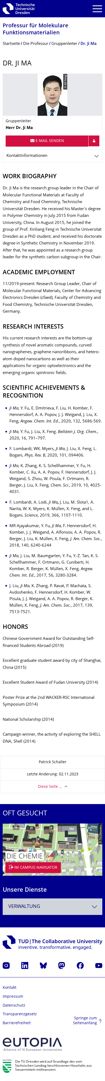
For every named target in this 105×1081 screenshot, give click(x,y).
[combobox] (52, 906)
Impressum (13, 997)
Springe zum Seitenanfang (85, 1021)
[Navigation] (97, 8)
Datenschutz (14, 1005)
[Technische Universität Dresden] (19, 8)
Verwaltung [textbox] (24, 906)
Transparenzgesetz (20, 1014)
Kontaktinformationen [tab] (26, 156)
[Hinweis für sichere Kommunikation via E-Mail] (94, 140)
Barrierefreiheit (17, 1023)
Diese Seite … (50, 787)
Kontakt (9, 988)
